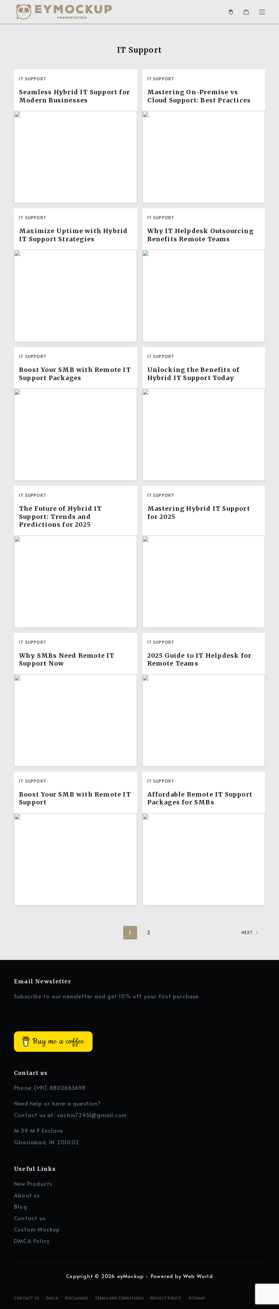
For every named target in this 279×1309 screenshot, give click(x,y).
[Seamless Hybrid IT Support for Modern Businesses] (75, 157)
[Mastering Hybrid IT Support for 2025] (203, 582)
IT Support (32, 78)
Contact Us (26, 1298)
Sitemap (196, 1298)
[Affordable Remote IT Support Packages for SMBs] (203, 859)
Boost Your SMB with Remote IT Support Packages (75, 373)
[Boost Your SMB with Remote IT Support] (75, 859)
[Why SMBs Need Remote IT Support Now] (75, 720)
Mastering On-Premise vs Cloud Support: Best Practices (199, 96)
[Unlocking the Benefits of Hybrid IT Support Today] (203, 435)
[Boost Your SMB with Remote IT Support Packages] (75, 435)
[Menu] (262, 12)
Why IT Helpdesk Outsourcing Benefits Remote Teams (200, 235)
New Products (33, 1183)
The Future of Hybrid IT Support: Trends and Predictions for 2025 (60, 516)
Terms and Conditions (119, 1298)
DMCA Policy (32, 1240)
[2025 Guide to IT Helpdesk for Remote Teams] (203, 720)
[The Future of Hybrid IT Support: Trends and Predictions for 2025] (75, 582)
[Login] (230, 12)
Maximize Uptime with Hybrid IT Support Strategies (73, 235)
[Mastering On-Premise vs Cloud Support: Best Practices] (203, 157)
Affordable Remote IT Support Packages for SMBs (200, 798)
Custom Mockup (37, 1229)
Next (247, 932)
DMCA (52, 1298)
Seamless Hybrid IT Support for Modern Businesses (74, 96)
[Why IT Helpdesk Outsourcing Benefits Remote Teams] (203, 296)
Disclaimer (76, 1298)
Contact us (30, 1218)
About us (27, 1195)
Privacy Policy (166, 1298)
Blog (20, 1206)
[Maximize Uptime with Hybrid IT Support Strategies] (75, 296)
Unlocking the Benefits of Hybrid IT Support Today (193, 373)
